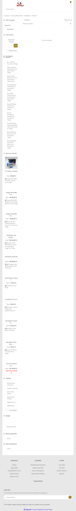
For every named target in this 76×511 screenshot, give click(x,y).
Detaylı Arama (12, 50)
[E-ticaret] (38, 510)
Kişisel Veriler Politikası (38, 474)
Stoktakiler (27, 20)
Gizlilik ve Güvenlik (38, 468)
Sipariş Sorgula (14, 474)
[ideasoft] (28, 510)
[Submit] (70, 497)
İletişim (14, 465)
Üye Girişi (62, 468)
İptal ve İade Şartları (38, 471)
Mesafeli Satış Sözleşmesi (38, 465)
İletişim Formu (14, 476)
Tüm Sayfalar (13, 410)
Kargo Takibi (14, 468)
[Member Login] (64, 4)
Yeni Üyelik (62, 465)
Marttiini (34, 16)
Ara (16, 45)
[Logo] (20, 3)
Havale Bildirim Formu (14, 471)
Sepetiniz (61, 474)
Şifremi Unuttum (62, 471)
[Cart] (70, 4)
